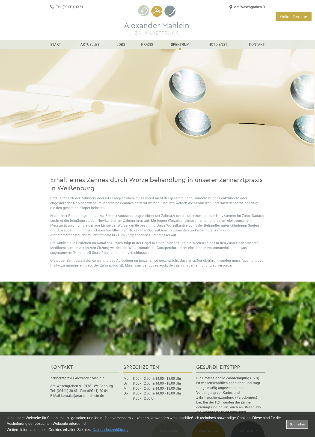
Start (55, 44)
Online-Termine (293, 16)
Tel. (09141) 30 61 (69, 7)
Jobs (121, 44)
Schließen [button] (297, 424)
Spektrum (180, 44)
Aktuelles (89, 44)
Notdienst (217, 44)
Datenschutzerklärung (110, 430)
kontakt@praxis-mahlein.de (82, 395)
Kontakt (257, 44)
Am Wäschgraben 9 (249, 7)
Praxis (147, 44)
